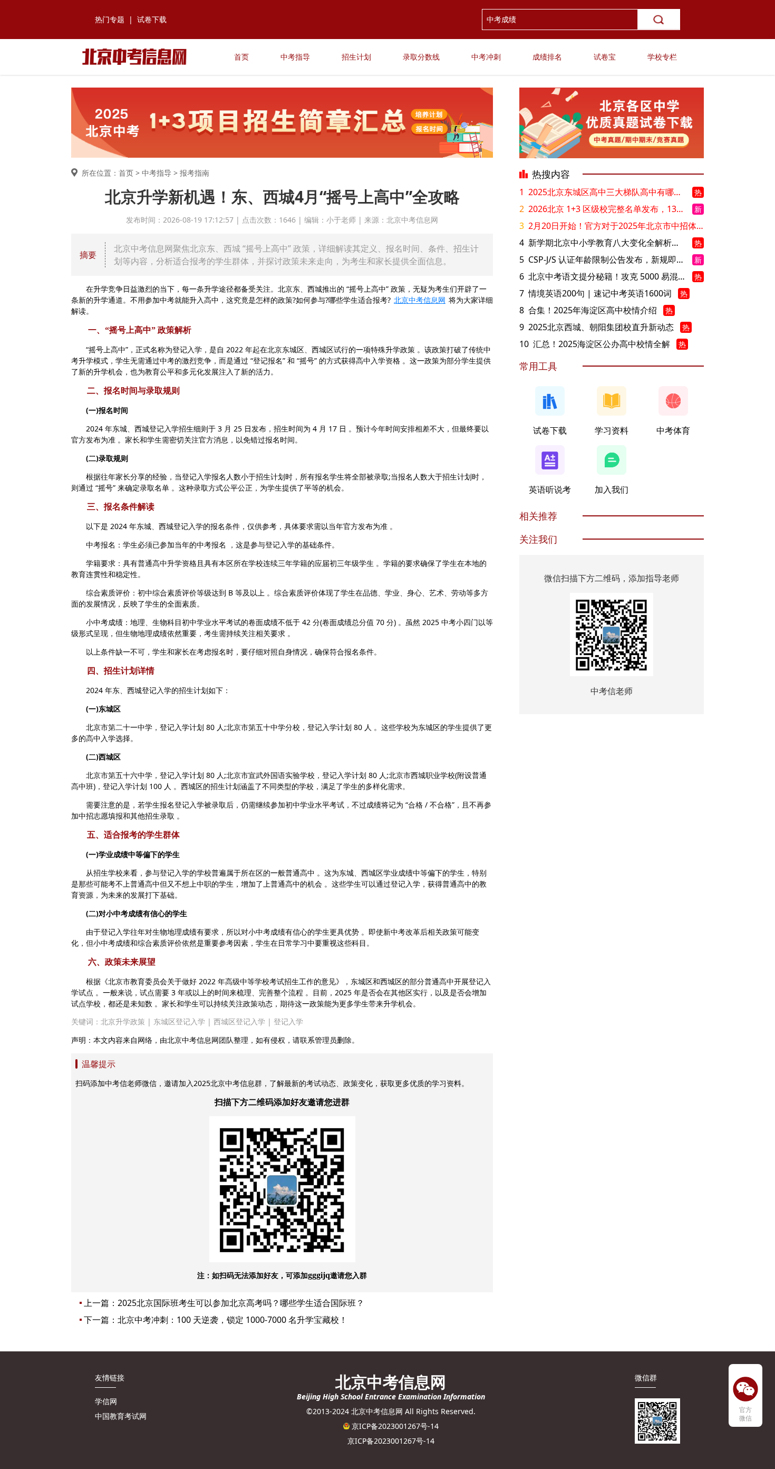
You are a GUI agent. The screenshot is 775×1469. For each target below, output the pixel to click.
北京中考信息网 (419, 300)
